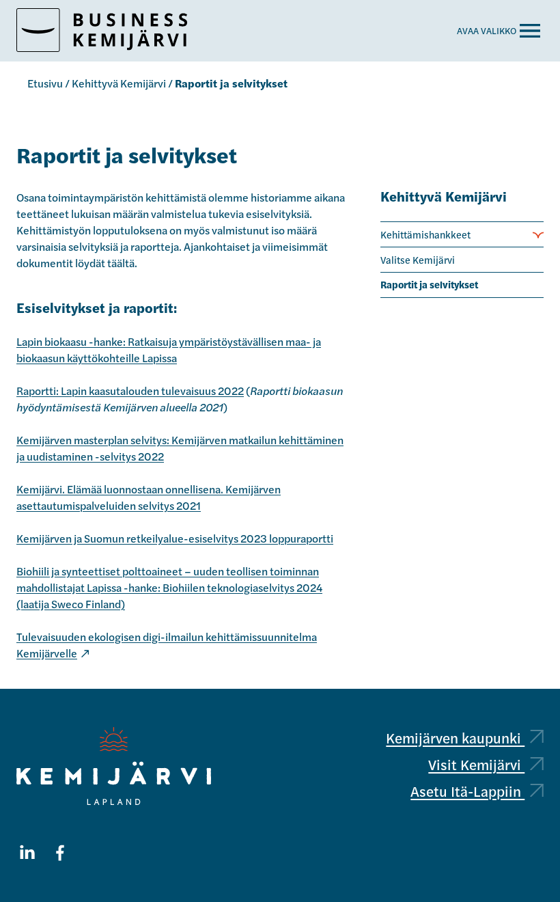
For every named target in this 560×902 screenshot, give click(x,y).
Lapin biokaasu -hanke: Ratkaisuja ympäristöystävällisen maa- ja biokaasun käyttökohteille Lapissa (168, 349)
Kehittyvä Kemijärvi (119, 83)
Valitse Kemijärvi (417, 259)
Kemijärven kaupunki (455, 738)
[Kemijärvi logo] (113, 766)
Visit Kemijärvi (476, 764)
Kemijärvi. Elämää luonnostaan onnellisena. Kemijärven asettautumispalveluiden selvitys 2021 (148, 497)
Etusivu (45, 83)
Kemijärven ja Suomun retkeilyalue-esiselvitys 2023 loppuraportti (174, 538)
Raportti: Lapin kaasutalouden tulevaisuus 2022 (130, 390)
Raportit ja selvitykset (429, 284)
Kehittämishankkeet (425, 234)
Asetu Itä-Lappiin (467, 791)
